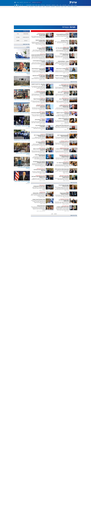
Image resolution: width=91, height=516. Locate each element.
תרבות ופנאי (48, 6)
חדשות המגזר (75, 6)
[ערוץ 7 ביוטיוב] (17, 5)
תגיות (74, 24)
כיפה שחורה (69, 6)
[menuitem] (75, 5)
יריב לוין (25, 40)
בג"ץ (18, 33)
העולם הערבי (53, 6)
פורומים (40, 6)
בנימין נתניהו (25, 33)
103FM (18, 40)
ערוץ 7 (76, 24)
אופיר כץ (17, 37)
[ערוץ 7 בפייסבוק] (20, 5)
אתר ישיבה (36, 6)
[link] (22, 59)
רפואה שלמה (58, 6)
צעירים (62, 6)
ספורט (44, 6)
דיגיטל (65, 6)
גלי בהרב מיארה (26, 37)
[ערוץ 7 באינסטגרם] (18, 5)
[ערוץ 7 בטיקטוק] (15, 5)
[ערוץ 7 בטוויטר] (22, 5)
